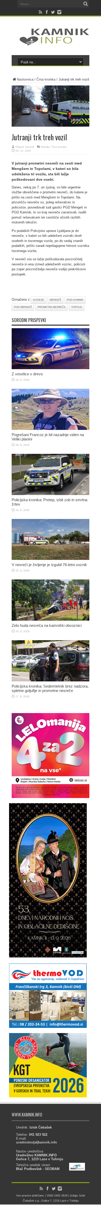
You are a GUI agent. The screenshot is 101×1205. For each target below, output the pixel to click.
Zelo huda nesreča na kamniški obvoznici (47, 625)
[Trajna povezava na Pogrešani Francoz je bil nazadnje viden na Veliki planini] (50, 429)
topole (76, 307)
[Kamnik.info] (50, 42)
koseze (38, 299)
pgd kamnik (75, 299)
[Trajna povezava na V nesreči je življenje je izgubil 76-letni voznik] (50, 559)
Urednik (29, 146)
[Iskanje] (85, 4)
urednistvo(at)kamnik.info (36, 1142)
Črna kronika (46, 79)
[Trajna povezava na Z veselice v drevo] (50, 368)
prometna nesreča (52, 307)
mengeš (55, 299)
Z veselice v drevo (27, 374)
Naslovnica (25, 79)
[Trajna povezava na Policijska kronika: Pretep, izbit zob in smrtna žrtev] (50, 494)
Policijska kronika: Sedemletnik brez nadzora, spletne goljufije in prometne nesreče (50, 688)
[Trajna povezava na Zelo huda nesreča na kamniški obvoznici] (50, 619)
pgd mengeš (23, 307)
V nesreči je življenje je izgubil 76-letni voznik (49, 564)
